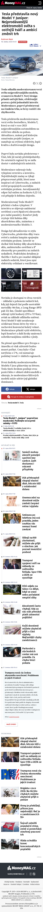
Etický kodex (9, 882)
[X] (37, 83)
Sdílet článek (35, 45)
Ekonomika (6, 733)
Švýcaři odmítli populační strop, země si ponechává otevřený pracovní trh (30, 829)
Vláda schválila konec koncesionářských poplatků (30, 845)
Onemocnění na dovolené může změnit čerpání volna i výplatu (31, 502)
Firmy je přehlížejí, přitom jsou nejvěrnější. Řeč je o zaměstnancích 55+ (30, 811)
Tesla (22, 403)
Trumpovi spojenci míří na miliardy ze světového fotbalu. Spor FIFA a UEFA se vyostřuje (32, 569)
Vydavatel (35, 882)
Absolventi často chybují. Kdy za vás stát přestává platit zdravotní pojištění (31, 611)
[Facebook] (34, 83)
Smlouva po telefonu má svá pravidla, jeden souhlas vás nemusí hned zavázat (31, 522)
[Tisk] (40, 83)
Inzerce (6, 884)
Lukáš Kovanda (14, 717)
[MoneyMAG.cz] (13, 3)
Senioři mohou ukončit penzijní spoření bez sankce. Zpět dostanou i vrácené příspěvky (31, 461)
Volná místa (35, 884)
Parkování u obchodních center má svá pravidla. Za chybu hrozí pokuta (30, 655)
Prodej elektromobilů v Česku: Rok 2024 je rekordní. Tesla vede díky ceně (20, 436)
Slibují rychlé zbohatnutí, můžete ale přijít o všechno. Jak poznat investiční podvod (31, 545)
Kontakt (26, 882)
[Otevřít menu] (40, 3)
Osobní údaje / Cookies (20, 884)
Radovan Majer (7, 39)
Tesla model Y (13, 403)
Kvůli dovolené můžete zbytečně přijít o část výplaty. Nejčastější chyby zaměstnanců (31, 633)
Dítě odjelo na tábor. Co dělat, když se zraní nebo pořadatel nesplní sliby (31, 592)
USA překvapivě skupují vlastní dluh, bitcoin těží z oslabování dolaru (31, 483)
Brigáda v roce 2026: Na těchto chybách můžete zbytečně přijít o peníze (29, 794)
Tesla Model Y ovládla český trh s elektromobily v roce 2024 (17, 429)
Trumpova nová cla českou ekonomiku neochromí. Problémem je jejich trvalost (30, 776)
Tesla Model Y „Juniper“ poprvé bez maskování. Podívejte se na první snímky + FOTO (20, 421)
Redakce (19, 882)
